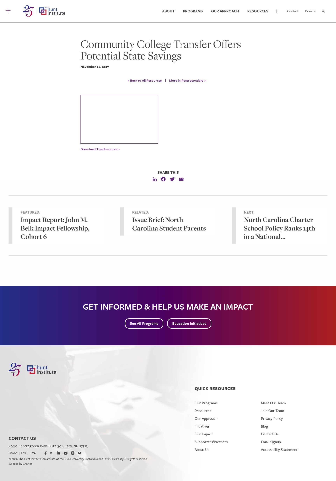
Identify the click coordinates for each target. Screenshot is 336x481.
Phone (13, 452)
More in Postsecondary (186, 80)
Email (33, 452)
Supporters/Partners (211, 441)
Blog (264, 426)
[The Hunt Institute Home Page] (44, 11)
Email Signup (271, 441)
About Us (202, 449)
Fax (23, 452)
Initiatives (202, 426)
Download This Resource (98, 149)
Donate (310, 11)
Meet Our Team (273, 402)
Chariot (27, 463)
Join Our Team (272, 410)
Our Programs (206, 402)
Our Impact (204, 433)
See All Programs (144, 323)
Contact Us (270, 433)
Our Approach (225, 11)
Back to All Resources (146, 80)
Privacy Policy (272, 418)
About (168, 11)
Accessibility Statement (279, 449)
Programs (193, 11)
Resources (257, 11)
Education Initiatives (189, 323)
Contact (292, 11)
